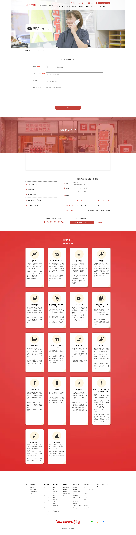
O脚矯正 (85, 499)
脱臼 (54, 489)
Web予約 (82, 222)
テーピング (75, 501)
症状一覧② (55, 484)
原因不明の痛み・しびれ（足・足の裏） (47, 513)
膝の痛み (46, 509)
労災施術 (65, 489)
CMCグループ (105, 485)
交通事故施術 (66, 487)
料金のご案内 (32, 194)
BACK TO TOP (134, 533)
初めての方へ (32, 184)
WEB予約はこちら (104, 3)
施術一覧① (76, 484)
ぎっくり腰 (46, 504)
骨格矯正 (75, 503)
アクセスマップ (33, 205)
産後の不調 (55, 505)
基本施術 (75, 489)
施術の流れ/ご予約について (36, 200)
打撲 (54, 497)
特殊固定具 (75, 495)
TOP (27, 484)
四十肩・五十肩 (47, 495)
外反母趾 (55, 503)
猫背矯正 (86, 501)
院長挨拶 (31, 189)
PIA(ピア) (86, 493)
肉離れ (54, 495)
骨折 (54, 487)
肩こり (45, 493)
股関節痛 (46, 507)
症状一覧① (46, 484)
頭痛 (45, 487)
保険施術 (65, 491)
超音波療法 (86, 487)
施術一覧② (86, 484)
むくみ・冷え (56, 507)
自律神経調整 (86, 497)
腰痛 (45, 502)
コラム (98, 485)
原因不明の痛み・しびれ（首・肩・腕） (47, 499)
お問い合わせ (33, 493)
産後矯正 (86, 495)
